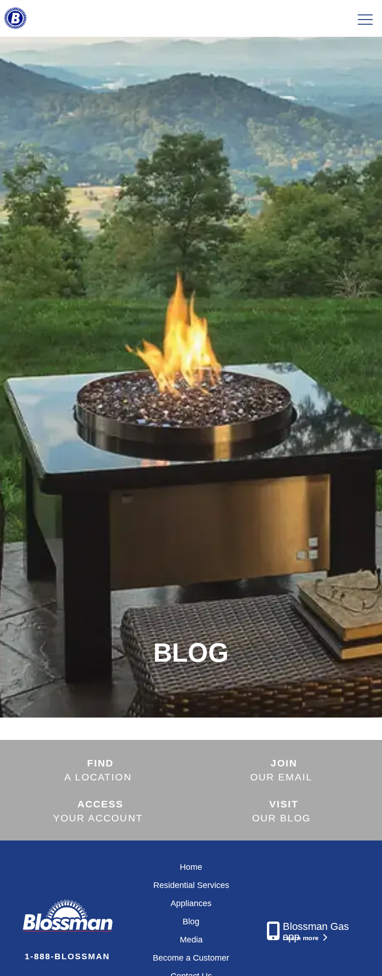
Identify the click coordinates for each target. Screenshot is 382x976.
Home (191, 867)
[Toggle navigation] (365, 20)
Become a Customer (191, 957)
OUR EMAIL (281, 770)
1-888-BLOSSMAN (67, 956)
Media (191, 939)
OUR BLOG (281, 811)
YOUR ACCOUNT (98, 811)
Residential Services (191, 885)
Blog (191, 921)
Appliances (191, 903)
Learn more (302, 938)
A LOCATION (98, 770)
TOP (349, 958)
